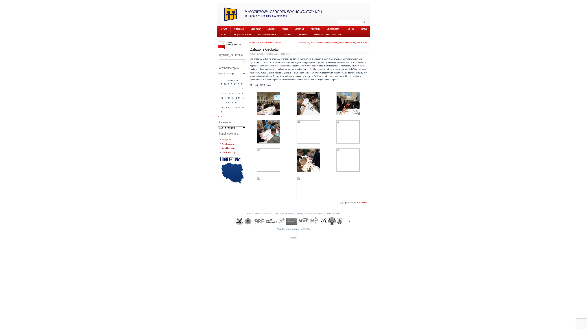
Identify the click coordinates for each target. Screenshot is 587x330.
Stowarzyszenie (334, 28)
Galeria (350, 28)
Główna (223, 28)
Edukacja (271, 28)
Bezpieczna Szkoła (242, 34)
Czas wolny (256, 28)
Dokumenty (287, 34)
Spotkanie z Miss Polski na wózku (265, 43)
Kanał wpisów (228, 144)
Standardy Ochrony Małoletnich (327, 34)
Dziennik (303, 34)
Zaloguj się (226, 140)
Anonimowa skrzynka (267, 34)
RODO (224, 34)
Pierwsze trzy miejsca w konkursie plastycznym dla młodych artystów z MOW (332, 43)
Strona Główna (253, 214)
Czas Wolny (279, 214)
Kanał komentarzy (230, 148)
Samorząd (299, 28)
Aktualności (239, 28)
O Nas (285, 28)
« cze (220, 116)
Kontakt (364, 28)
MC (287, 54)
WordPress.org (228, 152)
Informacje (315, 28)
